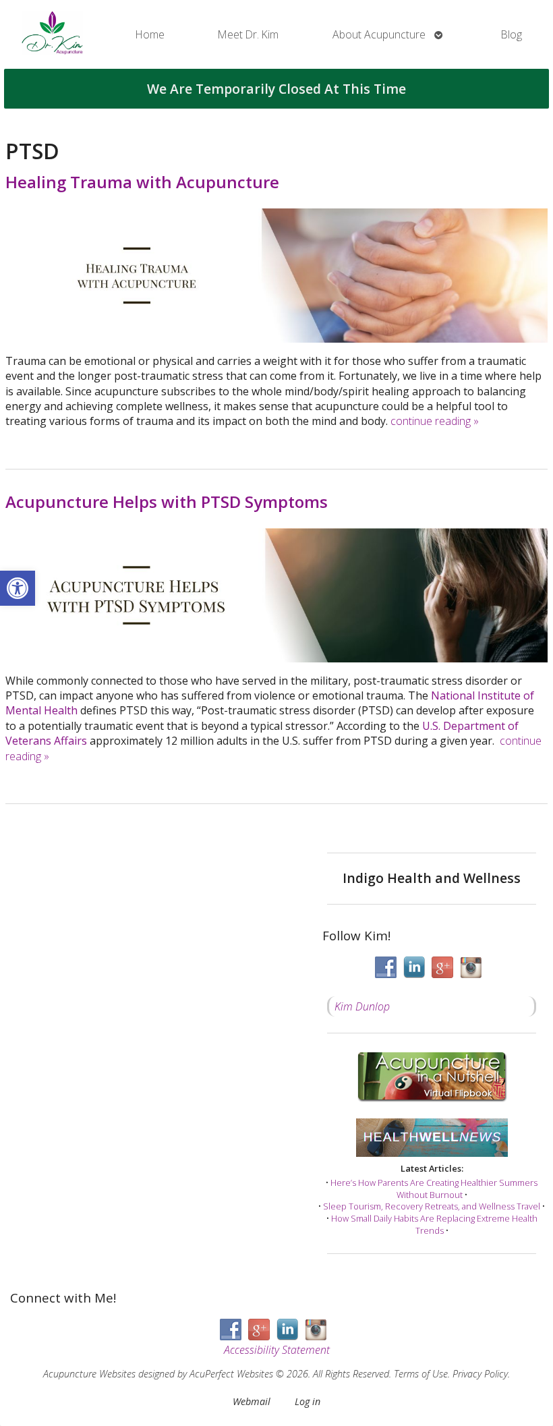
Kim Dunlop (362, 1006)
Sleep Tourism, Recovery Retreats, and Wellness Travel (431, 1206)
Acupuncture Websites (89, 1373)
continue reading (434, 420)
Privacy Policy (480, 1373)
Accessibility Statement (277, 1349)
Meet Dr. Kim (248, 34)
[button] (17, 588)
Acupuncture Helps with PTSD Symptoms (166, 501)
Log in (307, 1401)
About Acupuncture (379, 34)
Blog (511, 34)
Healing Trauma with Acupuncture (142, 182)
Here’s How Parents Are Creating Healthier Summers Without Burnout (433, 1188)
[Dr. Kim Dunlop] (52, 34)
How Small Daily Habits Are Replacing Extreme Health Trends (434, 1224)
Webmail (251, 1401)
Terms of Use (421, 1373)
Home (150, 34)
